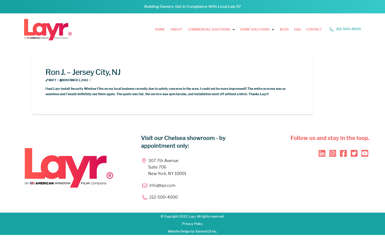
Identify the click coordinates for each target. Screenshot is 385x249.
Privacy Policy (192, 224)
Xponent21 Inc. (206, 231)
